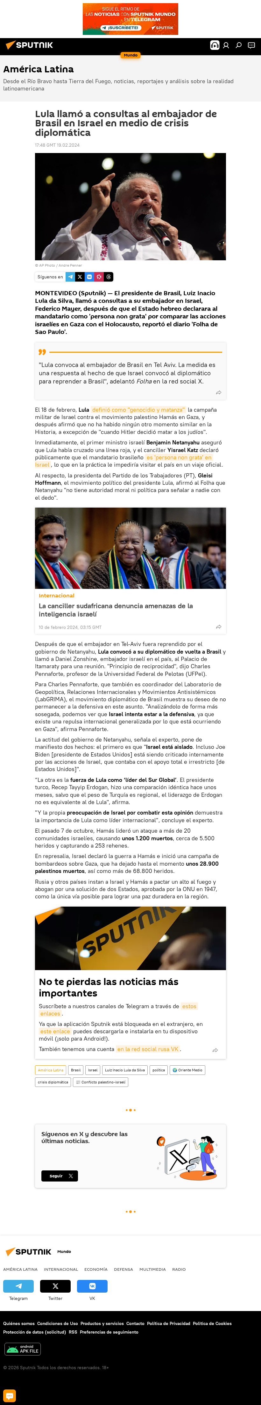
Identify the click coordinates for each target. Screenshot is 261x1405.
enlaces (50, 1013)
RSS (73, 1332)
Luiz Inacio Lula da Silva (125, 1070)
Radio (179, 1269)
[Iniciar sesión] (226, 45)
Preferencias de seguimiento (109, 1332)
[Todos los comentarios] (9, 1395)
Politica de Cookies (212, 1323)
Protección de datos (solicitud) (34, 1332)
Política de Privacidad (168, 1323)
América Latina (50, 1070)
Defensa (123, 1269)
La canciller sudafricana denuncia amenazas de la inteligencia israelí (116, 610)
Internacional (56, 596)
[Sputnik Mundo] (31, 50)
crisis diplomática (53, 1082)
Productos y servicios (102, 1323)
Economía (96, 1269)
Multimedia (152, 1269)
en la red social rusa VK (147, 1049)
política (158, 1070)
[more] (218, 392)
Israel (92, 1070)
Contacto (135, 1323)
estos (189, 1006)
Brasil (76, 1070)
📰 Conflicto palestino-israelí (100, 1082)
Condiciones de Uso (57, 1323)
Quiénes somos (19, 1323)
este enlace (55, 1031)
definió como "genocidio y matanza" (138, 409)
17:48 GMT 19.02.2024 (57, 145)
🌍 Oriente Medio (187, 1070)
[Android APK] (22, 1350)
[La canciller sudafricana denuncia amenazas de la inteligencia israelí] (130, 548)
